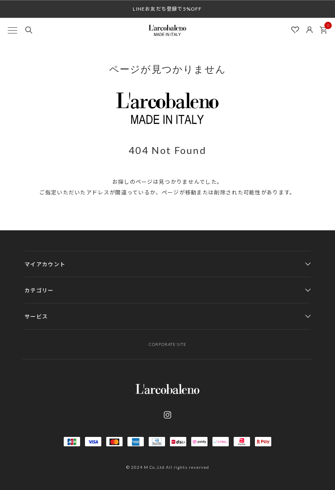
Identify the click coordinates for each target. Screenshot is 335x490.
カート (323, 30)
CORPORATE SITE (167, 344)
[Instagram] (167, 415)
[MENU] (12, 30)
